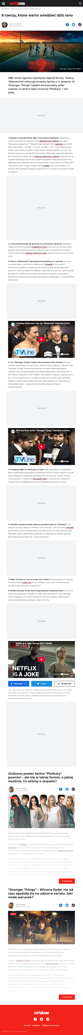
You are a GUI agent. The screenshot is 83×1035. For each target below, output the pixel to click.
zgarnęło (59, 144)
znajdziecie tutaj (39, 247)
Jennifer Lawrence (40, 690)
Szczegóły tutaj (39, 479)
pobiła (46, 166)
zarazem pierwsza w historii (46, 156)
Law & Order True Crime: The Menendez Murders (33, 693)
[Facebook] (35, 1019)
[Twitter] (41, 1019)
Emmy (14, 690)
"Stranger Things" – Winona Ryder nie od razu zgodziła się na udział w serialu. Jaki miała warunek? (40, 893)
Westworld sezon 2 (24, 698)
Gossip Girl (29, 690)
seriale (27, 695)
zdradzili (48, 264)
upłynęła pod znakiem (49, 141)
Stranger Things (37, 695)
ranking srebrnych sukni (36, 253)
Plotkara (21, 695)
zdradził (69, 528)
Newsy (13, 9)
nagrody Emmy (57, 693)
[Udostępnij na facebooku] (67, 25)
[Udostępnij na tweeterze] (73, 25)
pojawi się (26, 582)
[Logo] (17, 3)
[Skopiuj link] (79, 25)
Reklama (36, 1025)
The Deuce (47, 695)
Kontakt (27, 1025)
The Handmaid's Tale (59, 695)
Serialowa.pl (5, 9)
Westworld (12, 698)
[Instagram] (48, 1019)
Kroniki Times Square (55, 690)
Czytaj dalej (67, 881)
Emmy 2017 (20, 690)
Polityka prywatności (50, 1025)
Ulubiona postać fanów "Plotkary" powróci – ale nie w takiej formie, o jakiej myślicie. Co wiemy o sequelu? (40, 777)
